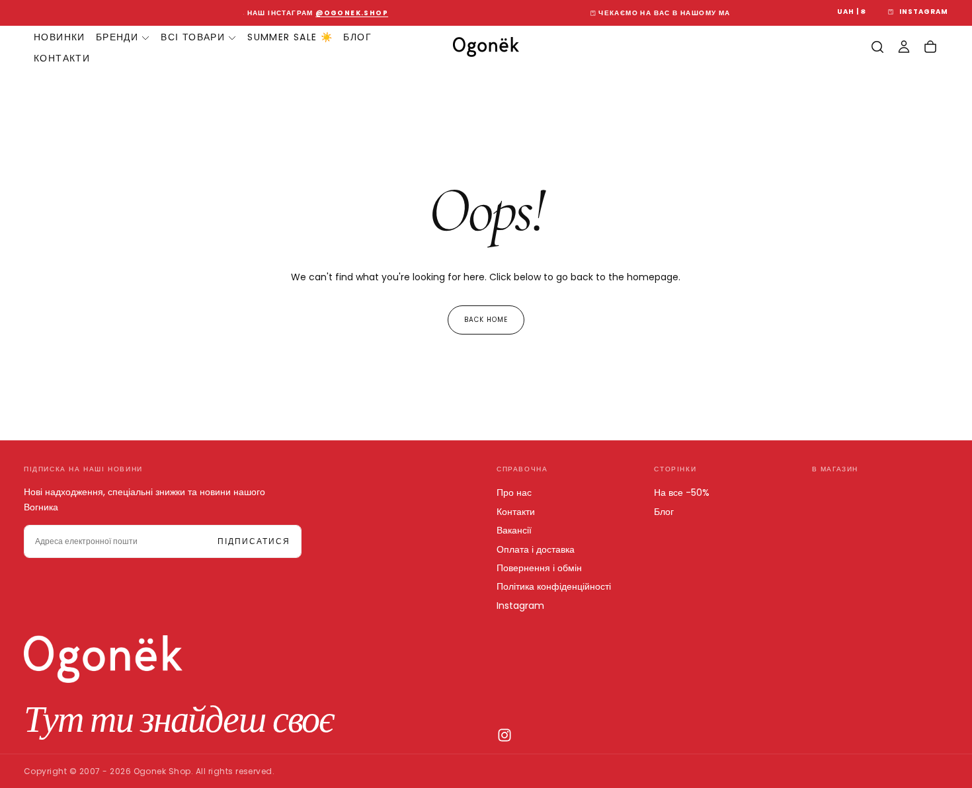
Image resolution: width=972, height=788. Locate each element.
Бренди (117, 37)
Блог (357, 37)
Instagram (520, 605)
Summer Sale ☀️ (290, 37)
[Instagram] (504, 735)
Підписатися (254, 541)
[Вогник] (103, 659)
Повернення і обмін (539, 567)
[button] (851, 12)
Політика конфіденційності (554, 586)
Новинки (59, 37)
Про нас (514, 492)
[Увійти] (904, 47)
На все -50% (681, 492)
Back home (486, 320)
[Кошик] (930, 47)
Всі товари (193, 37)
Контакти (62, 58)
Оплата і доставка (536, 549)
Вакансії (514, 530)
